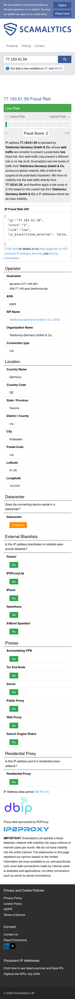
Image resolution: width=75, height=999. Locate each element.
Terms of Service (14, 915)
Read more (62, 13)
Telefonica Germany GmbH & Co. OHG (34, 319)
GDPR (8, 909)
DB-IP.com (41, 792)
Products (12, 46)
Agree (62, 5)
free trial (37, 253)
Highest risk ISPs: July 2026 (22, 974)
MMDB (58, 68)
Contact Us (11, 934)
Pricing (26, 46)
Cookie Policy (13, 903)
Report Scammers (15, 940)
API (46, 68)
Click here (11, 249)
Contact (39, 46)
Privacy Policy (13, 898)
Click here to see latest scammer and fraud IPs (33, 968)
